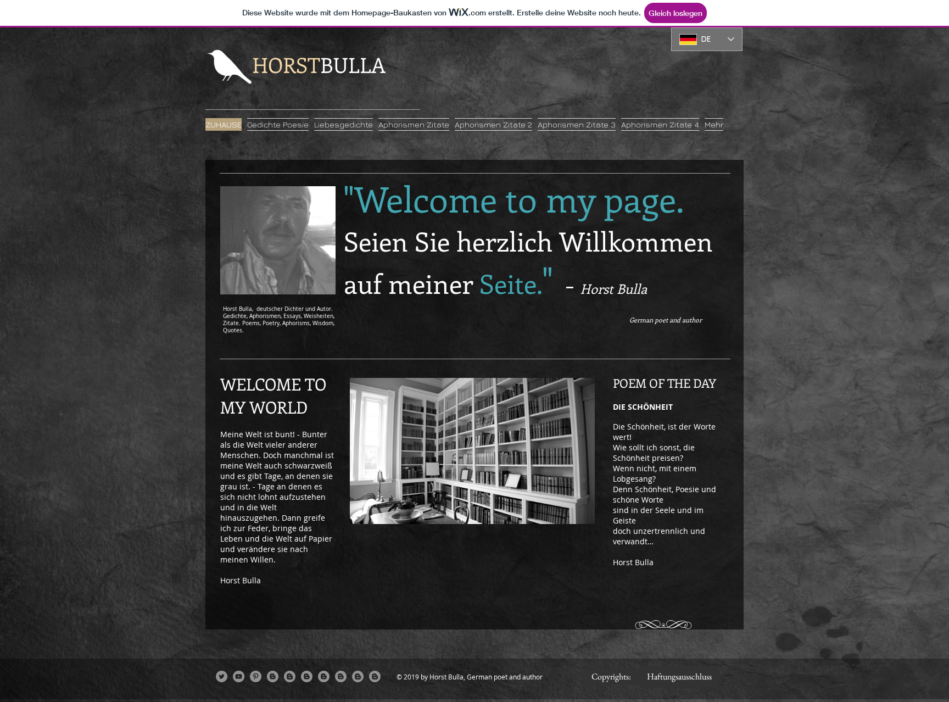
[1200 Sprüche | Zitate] (375, 676)
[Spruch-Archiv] (289, 676)
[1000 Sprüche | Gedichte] (358, 676)
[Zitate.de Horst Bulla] (306, 676)
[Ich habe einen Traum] (341, 676)
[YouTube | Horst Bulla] (238, 676)
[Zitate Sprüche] (324, 676)
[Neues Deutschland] (272, 676)
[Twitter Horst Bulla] (221, 676)
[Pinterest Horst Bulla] (255, 676)
